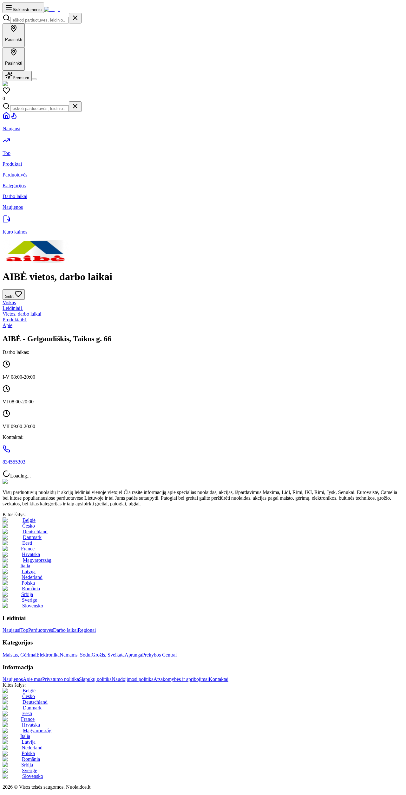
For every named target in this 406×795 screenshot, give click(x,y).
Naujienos (13, 679)
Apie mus (32, 679)
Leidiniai (13, 308)
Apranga (133, 654)
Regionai (87, 630)
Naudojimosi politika (133, 679)
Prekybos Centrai (159, 654)
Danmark (32, 537)
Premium (21, 77)
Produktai (15, 319)
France (28, 548)
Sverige (29, 600)
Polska (28, 583)
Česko (28, 526)
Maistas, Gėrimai (19, 654)
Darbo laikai (65, 630)
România (31, 588)
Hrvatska (31, 554)
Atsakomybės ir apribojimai (181, 679)
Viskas (9, 302)
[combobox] (39, 20)
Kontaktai (218, 679)
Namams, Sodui (76, 654)
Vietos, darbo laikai (22, 314)
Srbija (27, 594)
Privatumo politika (60, 679)
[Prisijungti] (34, 79)
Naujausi (11, 630)
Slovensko (32, 605)
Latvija (29, 571)
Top (24, 630)
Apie (7, 325)
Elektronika (48, 654)
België (29, 520)
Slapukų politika (95, 679)
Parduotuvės (40, 630)
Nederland (32, 577)
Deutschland (35, 531)
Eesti (27, 543)
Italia (25, 565)
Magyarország (37, 560)
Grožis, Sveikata (108, 654)
